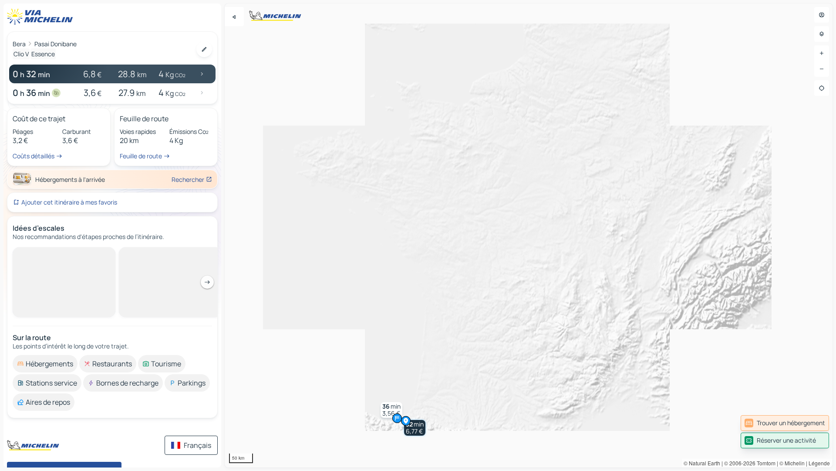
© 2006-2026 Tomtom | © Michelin (764, 463)
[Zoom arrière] (821, 69)
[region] (529, 235)
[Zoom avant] (821, 53)
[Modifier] (204, 49)
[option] (45, 254)
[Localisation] (821, 88)
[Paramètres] (821, 34)
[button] (414, 428)
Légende (819, 463)
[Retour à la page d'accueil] (42, 16)
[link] (785, 423)
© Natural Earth (702, 463)
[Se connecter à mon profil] (821, 15)
